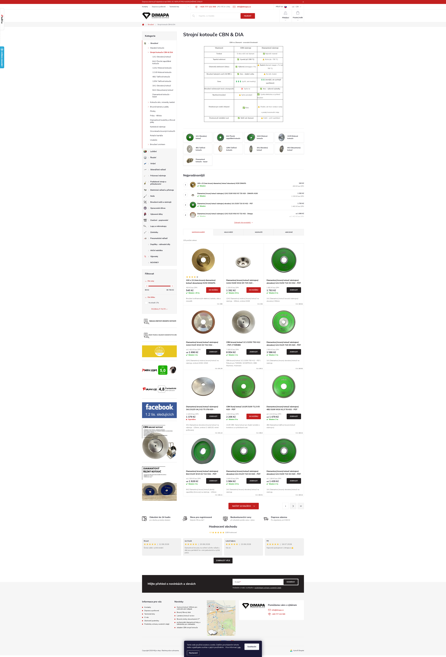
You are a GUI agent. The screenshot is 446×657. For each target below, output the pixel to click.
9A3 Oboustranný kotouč (162, 90)
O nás (146, 617)
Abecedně (289, 232)
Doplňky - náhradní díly (160, 244)
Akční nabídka (156, 250)
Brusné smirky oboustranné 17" (188, 619)
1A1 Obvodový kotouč (161, 56)
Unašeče (153, 140)
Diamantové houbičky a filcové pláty (162, 121)
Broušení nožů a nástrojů (160, 202)
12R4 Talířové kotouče (161, 81)
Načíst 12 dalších (241, 506)
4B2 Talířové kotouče (161, 76)
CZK (297, 7)
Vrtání (153, 163)
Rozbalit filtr (158, 309)
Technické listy (174, 7)
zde (239, 647)
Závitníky (154, 232)
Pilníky (153, 111)
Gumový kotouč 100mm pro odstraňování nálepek (187, 608)
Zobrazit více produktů (242, 223)
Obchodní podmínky (151, 621)
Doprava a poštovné (159, 7)
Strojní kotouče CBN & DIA (161, 52)
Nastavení (193, 653)
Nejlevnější (228, 232)
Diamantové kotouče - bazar (161, 95)
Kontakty (145, 7)
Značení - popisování (159, 220)
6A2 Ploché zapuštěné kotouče (161, 62)
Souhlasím (251, 646)
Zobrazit (294, 290)
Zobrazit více (223, 560)
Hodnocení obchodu (223, 527)
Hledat (247, 16)
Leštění (153, 151)
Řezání (153, 157)
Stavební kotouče (157, 48)
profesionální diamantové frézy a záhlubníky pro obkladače (188, 623)
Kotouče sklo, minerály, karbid (162, 102)
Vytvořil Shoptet (298, 651)
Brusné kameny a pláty (159, 107)
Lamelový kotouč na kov (185, 616)
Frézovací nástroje (158, 175)
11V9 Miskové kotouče (161, 72)
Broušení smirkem (157, 144)
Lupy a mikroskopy (158, 226)
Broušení (154, 43)
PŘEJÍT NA (279, 7)
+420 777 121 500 (278, 614)
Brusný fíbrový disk (184, 612)
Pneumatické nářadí (158, 238)
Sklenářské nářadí (158, 169)
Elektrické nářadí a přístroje (162, 190)
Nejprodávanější (198, 232)
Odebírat (291, 582)
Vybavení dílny (156, 214)
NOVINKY (154, 262)
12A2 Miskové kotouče (161, 68)
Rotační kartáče (156, 135)
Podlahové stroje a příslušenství (158, 182)
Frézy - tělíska (156, 115)
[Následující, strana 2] (293, 506)
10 (301, 506)
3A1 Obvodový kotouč (161, 85)
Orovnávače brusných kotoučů (162, 131)
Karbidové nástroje (157, 127)
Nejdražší (258, 232)
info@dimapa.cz (278, 610)
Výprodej (154, 256)
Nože (152, 196)
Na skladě (153, 303)
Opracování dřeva (157, 208)
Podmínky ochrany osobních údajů (156, 624)
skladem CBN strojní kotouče (187, 628)
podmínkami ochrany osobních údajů (268, 588)
